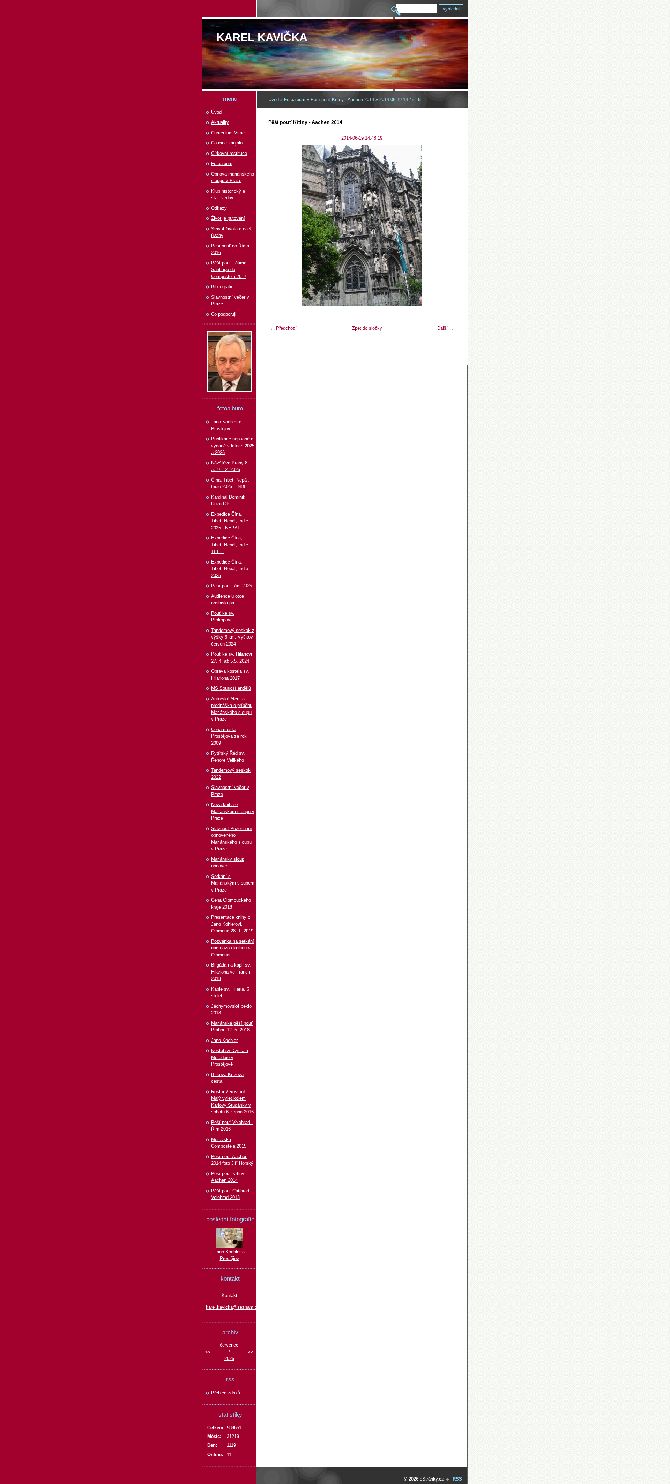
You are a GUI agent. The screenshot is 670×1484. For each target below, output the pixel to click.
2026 (229, 1358)
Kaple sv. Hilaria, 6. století (231, 992)
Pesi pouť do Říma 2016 (230, 249)
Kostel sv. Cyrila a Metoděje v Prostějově (229, 1057)
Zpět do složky (367, 328)
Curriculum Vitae (228, 132)
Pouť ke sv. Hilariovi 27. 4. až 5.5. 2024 (231, 657)
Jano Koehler (224, 1040)
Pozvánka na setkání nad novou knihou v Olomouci (232, 948)
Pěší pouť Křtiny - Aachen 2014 (342, 99)
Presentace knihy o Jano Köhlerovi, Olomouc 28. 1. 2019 (232, 924)
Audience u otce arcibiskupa (227, 600)
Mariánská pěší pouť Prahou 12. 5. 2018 (232, 1027)
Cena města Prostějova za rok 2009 (229, 736)
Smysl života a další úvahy (232, 232)
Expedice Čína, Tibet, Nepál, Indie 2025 (229, 568)
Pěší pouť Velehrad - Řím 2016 (232, 1126)
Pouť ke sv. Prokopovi (222, 617)
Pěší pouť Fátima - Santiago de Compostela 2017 (230, 269)
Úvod (273, 99)
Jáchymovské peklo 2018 (231, 1010)
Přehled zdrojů (225, 1392)
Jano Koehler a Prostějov (226, 425)
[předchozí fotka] (278, 225)
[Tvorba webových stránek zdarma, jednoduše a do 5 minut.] (447, 1479)
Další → (445, 328)
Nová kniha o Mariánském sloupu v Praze (232, 811)
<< (208, 1352)
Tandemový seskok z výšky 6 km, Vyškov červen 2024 (232, 637)
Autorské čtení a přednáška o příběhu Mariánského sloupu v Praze (231, 709)
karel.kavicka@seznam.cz (229, 1307)
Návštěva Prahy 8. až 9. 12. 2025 (230, 466)
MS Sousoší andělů (231, 688)
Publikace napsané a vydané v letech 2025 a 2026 (232, 445)
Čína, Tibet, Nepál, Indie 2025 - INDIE (230, 483)
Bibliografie (222, 286)
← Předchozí (283, 328)
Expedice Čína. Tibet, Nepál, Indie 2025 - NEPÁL (229, 521)
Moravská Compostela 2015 (228, 1143)
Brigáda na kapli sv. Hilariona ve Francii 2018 (231, 971)
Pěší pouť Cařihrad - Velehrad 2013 (231, 1194)
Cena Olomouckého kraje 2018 (231, 903)
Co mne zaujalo (227, 143)
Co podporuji (223, 314)
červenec (229, 1345)
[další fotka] (446, 225)
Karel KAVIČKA (261, 37)
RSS (457, 1479)
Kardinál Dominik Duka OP (228, 500)
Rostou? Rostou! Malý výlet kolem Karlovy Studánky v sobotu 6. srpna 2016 (232, 1102)
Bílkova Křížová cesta (227, 1078)
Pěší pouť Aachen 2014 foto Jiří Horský (232, 1160)
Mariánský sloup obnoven (227, 863)
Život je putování (228, 218)
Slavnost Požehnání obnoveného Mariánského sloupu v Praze (231, 839)
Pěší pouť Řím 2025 (231, 585)
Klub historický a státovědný (228, 194)
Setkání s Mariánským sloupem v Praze (232, 883)
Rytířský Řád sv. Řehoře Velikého (228, 757)
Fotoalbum (294, 99)
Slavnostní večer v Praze (230, 300)
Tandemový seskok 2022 (231, 774)
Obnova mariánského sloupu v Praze (232, 177)
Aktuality (220, 122)
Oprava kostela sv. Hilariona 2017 (230, 675)
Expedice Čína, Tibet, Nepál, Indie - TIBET (231, 544)
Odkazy (219, 208)
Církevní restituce (229, 153)
